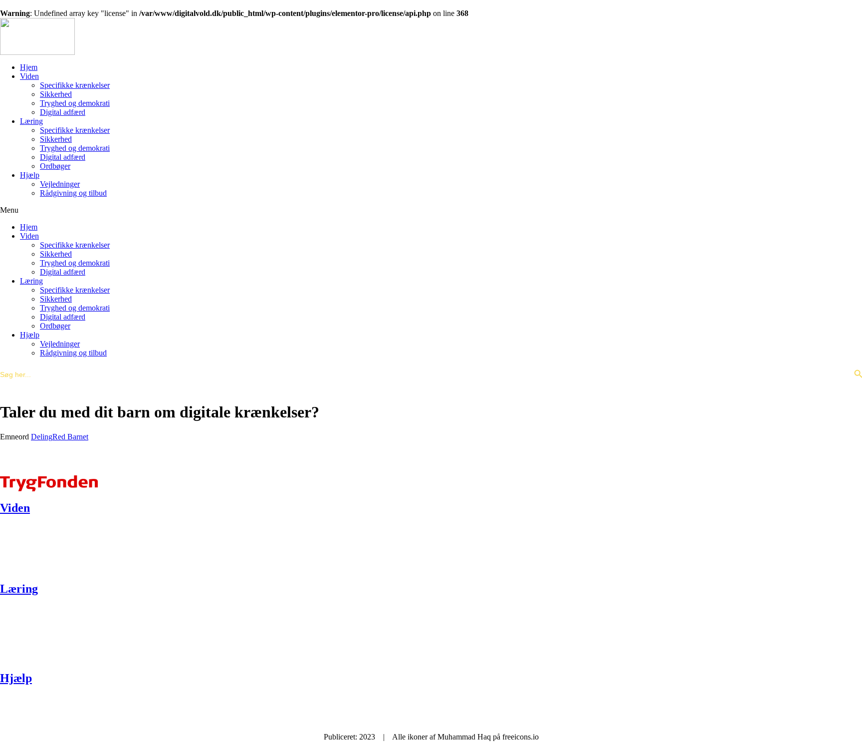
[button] (431, 210)
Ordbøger (55, 166)
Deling (41, 436)
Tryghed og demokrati (75, 103)
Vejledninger (60, 184)
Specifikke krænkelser (75, 85)
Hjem (28, 67)
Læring (31, 121)
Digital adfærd (62, 112)
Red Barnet (70, 436)
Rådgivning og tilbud (73, 193)
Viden (29, 76)
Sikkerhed (56, 94)
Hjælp (29, 175)
